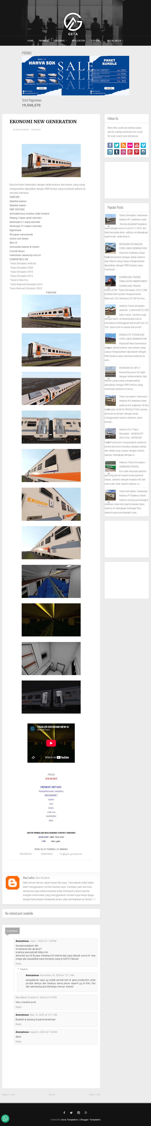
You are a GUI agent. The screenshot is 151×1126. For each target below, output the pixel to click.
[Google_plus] (130, 151)
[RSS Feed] (123, 145)
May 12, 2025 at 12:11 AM (43, 1014)
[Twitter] (116, 145)
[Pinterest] (136, 151)
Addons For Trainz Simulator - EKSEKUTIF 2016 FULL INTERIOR (131, 433)
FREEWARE (58, 41)
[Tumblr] (116, 151)
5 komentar (36, 130)
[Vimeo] (143, 145)
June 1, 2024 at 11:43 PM (43, 941)
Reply (19, 963)
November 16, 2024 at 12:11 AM (57, 975)
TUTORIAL (94, 41)
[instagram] (143, 151)
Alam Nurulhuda (43, 878)
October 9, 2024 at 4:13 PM (42, 997)
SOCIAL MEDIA (113, 41)
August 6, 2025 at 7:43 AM (43, 1032)
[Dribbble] (123, 151)
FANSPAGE (46, 854)
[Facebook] (110, 145)
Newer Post (8, 1094)
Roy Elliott (21, 997)
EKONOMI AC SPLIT (129, 367)
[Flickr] (130, 145)
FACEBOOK (26, 854)
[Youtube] (136, 145)
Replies (24, 969)
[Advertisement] (127, 180)
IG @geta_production (71, 854)
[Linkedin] (110, 151)
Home (52, 1094)
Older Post (94, 1094)
